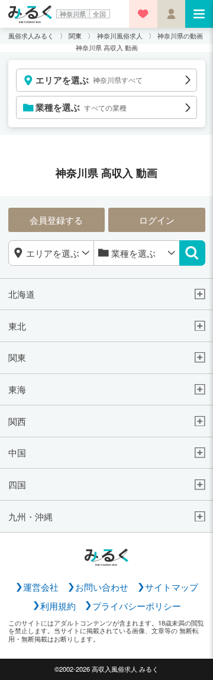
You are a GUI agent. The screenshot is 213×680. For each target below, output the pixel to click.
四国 (17, 484)
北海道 (21, 294)
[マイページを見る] (171, 14)
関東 (17, 357)
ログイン (157, 220)
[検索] (192, 253)
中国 (17, 452)
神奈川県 (73, 13)
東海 (17, 389)
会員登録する (56, 220)
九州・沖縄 (30, 516)
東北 (17, 326)
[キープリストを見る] (143, 14)
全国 (99, 13)
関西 (17, 421)
